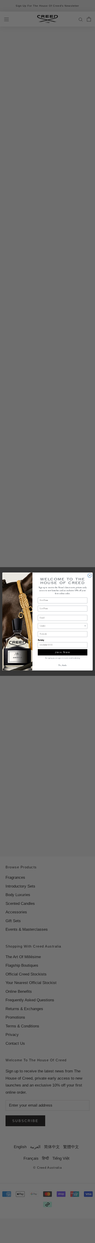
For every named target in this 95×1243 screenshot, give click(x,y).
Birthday (41, 640)
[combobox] (62, 626)
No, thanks (62, 665)
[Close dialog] (90, 575)
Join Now (62, 652)
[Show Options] (85, 626)
